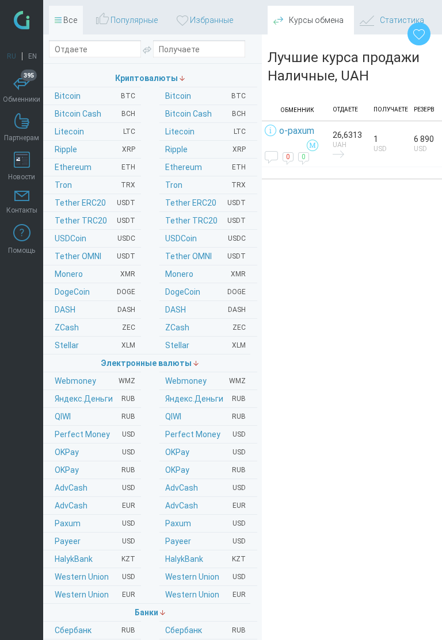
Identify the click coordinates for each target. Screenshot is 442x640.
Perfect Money (205, 434)
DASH (205, 309)
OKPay (205, 452)
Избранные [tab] (210, 20)
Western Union (205, 576)
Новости (21, 177)
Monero (205, 274)
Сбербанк (205, 630)
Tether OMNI (205, 256)
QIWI (205, 416)
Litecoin (205, 131)
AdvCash (205, 487)
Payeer (205, 541)
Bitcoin (205, 96)
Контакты (21, 210)
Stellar (205, 345)
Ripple (205, 149)
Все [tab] (69, 20)
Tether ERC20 (205, 202)
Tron (205, 185)
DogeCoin (205, 291)
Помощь (21, 250)
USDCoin (205, 238)
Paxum (205, 523)
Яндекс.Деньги (205, 398)
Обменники (21, 89)
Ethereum (205, 167)
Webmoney (205, 380)
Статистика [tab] (401, 20)
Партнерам (21, 138)
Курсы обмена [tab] (315, 20)
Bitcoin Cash (205, 113)
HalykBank (205, 559)
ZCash (205, 327)
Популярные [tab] (133, 20)
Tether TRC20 (205, 220)
